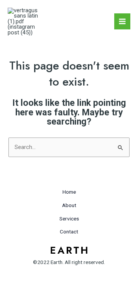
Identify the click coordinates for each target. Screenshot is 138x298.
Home (69, 192)
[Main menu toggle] (122, 21)
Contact (69, 231)
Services (69, 218)
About (69, 205)
